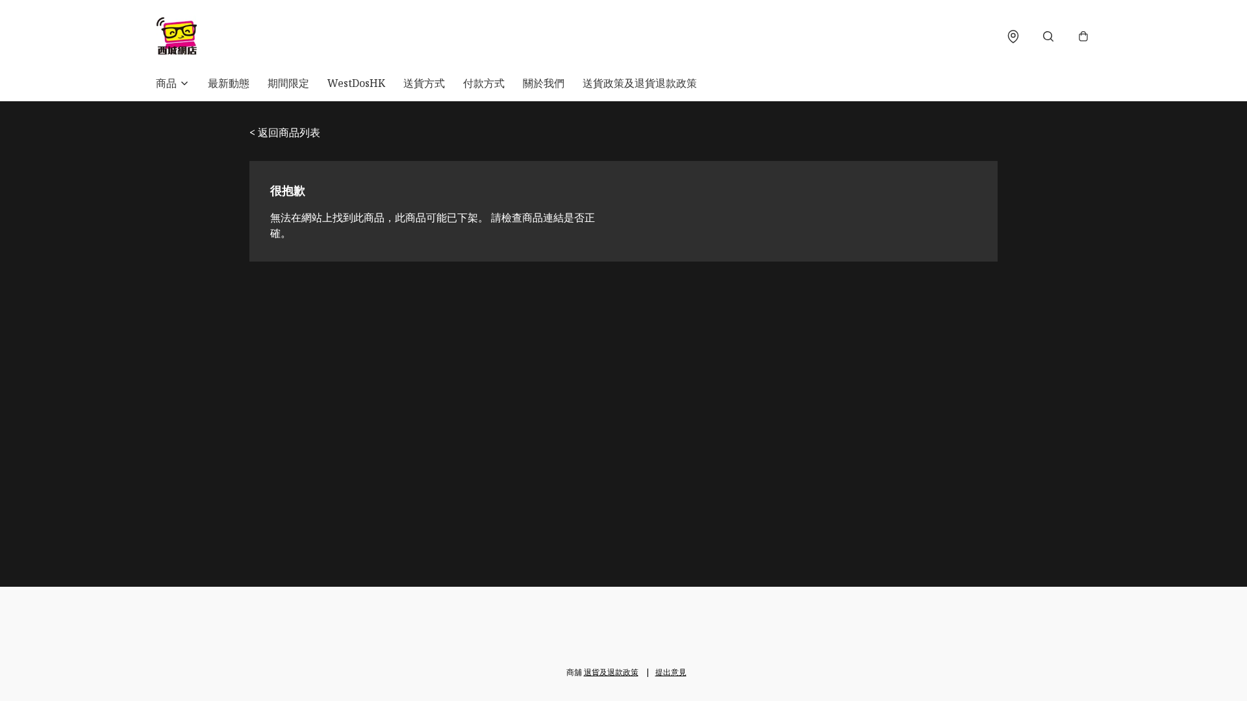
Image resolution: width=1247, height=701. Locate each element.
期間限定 (288, 83)
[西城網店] (176, 36)
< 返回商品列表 (284, 132)
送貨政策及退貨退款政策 (640, 83)
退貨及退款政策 (611, 672)
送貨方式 (424, 83)
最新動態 (228, 83)
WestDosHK (356, 83)
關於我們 (543, 83)
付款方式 (484, 83)
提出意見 (670, 672)
